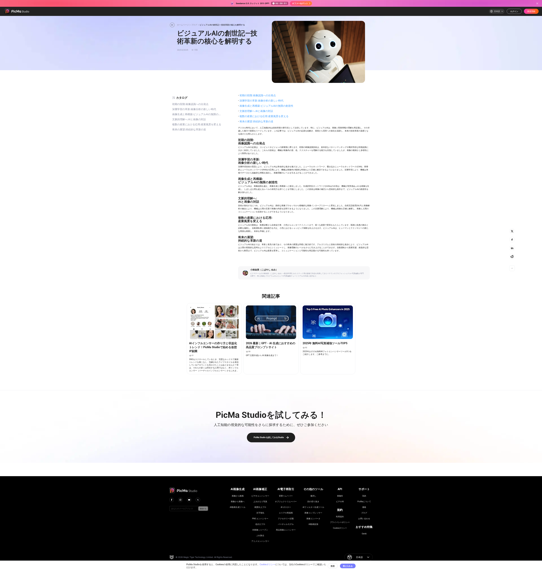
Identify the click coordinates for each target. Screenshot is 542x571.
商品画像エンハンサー (286, 530)
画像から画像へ (238, 501)
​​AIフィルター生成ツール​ (313, 507)
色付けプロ (260, 524)
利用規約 (340, 516)
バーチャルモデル (286, 524)
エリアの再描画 (286, 513)
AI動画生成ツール (237, 507)
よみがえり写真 (260, 501)
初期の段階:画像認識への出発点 (257, 95)
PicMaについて (364, 501)
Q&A (364, 496)
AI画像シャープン (260, 530)
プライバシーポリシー (340, 522)
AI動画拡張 (313, 524)
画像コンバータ (313, 518)
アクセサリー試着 (286, 518)
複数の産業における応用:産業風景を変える (263, 116)
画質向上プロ (260, 507)
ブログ (364, 513)
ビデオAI (340, 501)
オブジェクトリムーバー (286, 501)
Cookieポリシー (340, 528)
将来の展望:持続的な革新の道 (255, 121)
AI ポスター (286, 507)
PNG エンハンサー (260, 518)
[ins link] (180, 500)
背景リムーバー (286, 496)
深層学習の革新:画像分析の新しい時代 (260, 100)
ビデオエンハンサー (260, 496)
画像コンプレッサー (313, 513)
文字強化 (260, 513)
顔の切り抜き (313, 501)
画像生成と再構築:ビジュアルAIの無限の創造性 (265, 105)
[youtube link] (189, 500)
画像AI (340, 496)
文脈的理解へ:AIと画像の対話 (255, 111)
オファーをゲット (300, 3)
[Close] (537, 3)
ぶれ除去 (260, 535)
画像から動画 (238, 496)
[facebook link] (171, 500)
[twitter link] (198, 500)
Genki (364, 534)
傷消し (313, 496)
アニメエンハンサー (260, 541)
